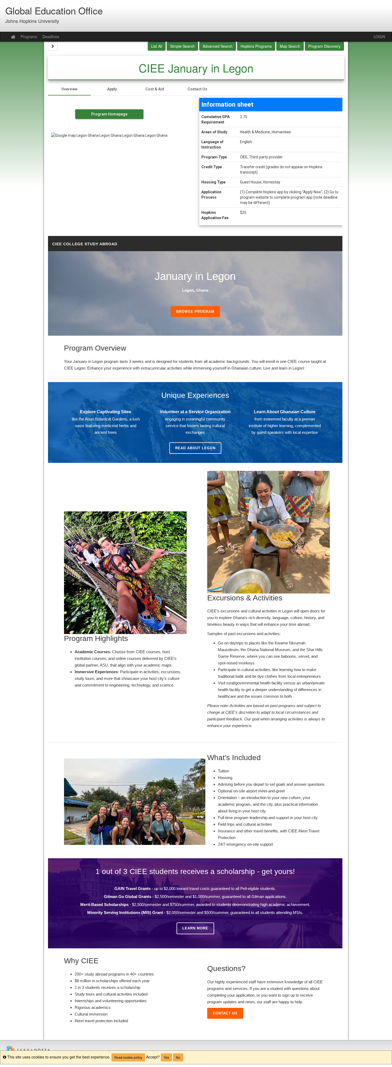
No (178, 1057)
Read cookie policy (128, 1057)
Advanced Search (218, 46)
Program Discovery (324, 46)
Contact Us (225, 1013)
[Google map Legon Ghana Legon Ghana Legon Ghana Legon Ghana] (109, 169)
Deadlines (50, 36)
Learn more (195, 928)
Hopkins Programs (256, 46)
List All (156, 46)
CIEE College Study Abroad (84, 244)
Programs (29, 36)
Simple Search (182, 46)
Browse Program (195, 312)
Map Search (290, 46)
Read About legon (195, 448)
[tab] (69, 89)
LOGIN (379, 36)
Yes (166, 1057)
